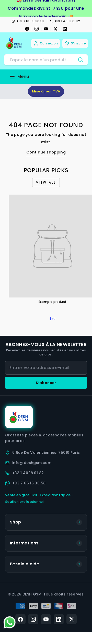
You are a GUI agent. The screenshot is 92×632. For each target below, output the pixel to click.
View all (46, 182)
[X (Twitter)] (71, 619)
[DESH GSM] (14, 43)
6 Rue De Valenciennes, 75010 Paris (46, 452)
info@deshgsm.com (31, 462)
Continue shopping (46, 152)
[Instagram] (36, 29)
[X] (55, 29)
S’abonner (46, 382)
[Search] (80, 60)
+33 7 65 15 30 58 (30, 21)
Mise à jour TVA (46, 91)
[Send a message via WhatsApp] (10, 622)
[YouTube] (46, 29)
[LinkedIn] (65, 29)
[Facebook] (27, 29)
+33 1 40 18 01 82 (67, 21)
